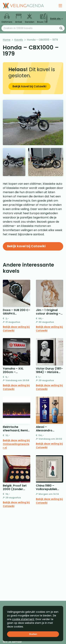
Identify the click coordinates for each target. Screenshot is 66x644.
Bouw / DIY (43, 21)
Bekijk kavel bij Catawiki (29, 86)
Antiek (18, 21)
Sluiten (33, 634)
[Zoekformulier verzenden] (61, 28)
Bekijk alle (55, 18)
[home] (23, 5)
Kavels (18, 39)
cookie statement (23, 619)
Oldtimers (6, 21)
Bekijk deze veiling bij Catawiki (16, 328)
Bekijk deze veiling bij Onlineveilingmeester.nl (16, 444)
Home (6, 39)
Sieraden (29, 21)
